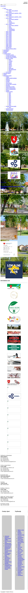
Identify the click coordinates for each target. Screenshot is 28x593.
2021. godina (3, 182)
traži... (2, 4)
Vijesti (9, 181)
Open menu (3, 6)
